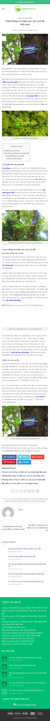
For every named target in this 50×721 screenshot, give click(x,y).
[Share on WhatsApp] (12, 491)
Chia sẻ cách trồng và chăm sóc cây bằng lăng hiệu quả (24, 472)
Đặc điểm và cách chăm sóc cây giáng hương (20, 483)
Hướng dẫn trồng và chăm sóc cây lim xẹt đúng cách (23, 476)
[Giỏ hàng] (46, 9)
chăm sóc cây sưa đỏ (29, 501)
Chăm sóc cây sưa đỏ (13, 159)
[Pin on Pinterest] (29, 491)
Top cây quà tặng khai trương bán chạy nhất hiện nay (27, 565)
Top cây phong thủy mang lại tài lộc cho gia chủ (26, 574)
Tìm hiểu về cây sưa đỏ (11, 151)
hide (20, 146)
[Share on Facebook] (17, 491)
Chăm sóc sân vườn (25, 18)
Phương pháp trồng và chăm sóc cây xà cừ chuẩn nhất (23, 480)
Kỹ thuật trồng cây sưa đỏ (15, 156)
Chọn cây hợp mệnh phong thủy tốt (21, 556)
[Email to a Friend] (25, 491)
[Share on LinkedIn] (37, 491)
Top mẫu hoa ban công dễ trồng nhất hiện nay (25, 581)
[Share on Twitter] (21, 491)
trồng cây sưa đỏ (40, 501)
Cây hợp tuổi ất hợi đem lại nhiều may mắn (24, 549)
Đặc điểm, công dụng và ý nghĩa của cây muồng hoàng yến (37, 528)
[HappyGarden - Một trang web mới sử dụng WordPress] (25, 9)
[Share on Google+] (33, 491)
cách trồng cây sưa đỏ (15, 501)
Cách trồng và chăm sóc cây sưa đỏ (16, 153)
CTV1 (35, 30)
